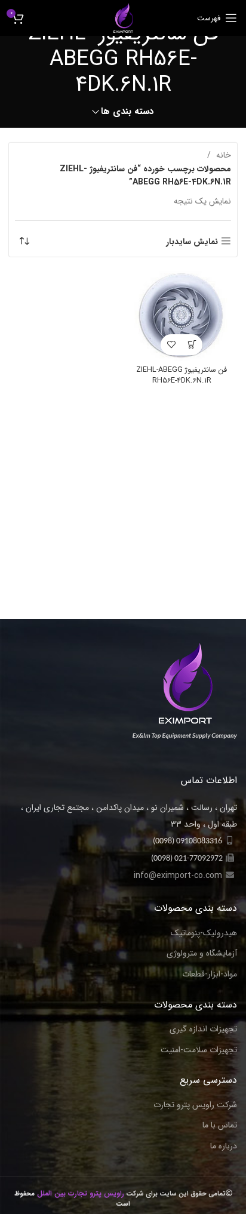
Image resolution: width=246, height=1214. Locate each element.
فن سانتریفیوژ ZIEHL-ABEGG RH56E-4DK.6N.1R (181, 375)
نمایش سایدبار (192, 241)
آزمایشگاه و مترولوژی (202, 954)
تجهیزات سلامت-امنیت (199, 1050)
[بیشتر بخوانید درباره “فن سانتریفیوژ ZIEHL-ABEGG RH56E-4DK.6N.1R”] (192, 344)
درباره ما (223, 1147)
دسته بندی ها (127, 111)
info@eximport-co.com (178, 875)
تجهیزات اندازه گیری (203, 1030)
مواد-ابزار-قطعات (209, 975)
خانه (222, 155)
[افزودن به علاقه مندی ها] (171, 344)
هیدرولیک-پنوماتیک (204, 933)
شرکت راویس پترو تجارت (195, 1105)
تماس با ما (219, 1126)
